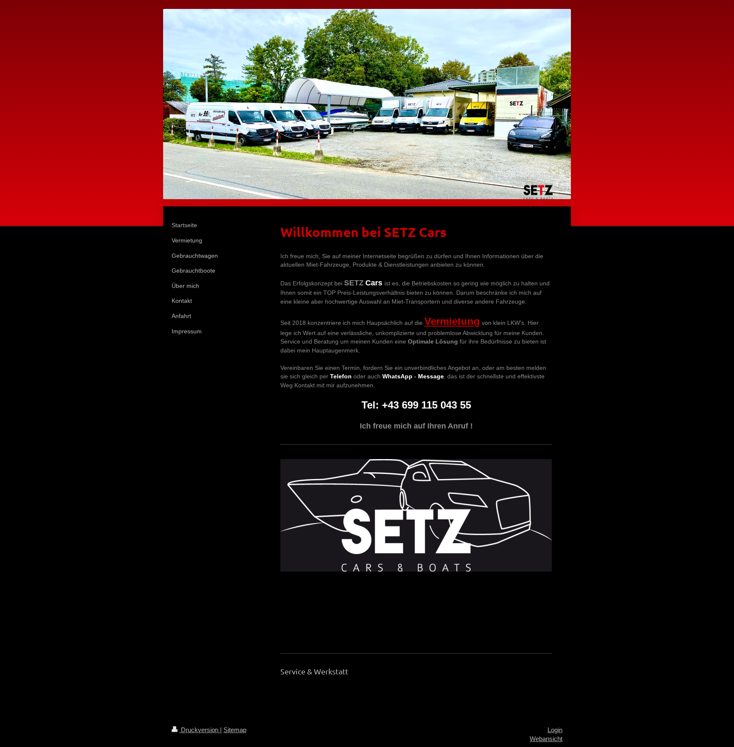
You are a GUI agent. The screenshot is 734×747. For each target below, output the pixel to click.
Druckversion (199, 729)
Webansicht (546, 738)
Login (555, 729)
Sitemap (234, 729)
